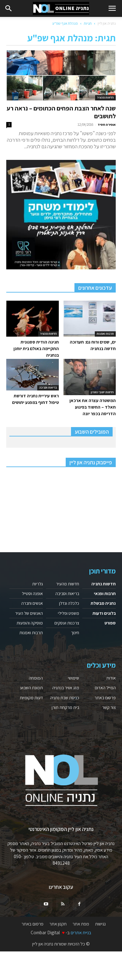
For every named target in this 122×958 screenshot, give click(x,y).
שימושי (73, 678)
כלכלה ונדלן (69, 603)
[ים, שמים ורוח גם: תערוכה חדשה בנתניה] (90, 319)
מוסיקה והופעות (30, 623)
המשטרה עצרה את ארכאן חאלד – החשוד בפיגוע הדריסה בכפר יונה (92, 407)
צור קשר (109, 707)
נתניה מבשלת (103, 603)
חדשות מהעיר (105, 97)
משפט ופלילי (68, 613)
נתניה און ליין (107, 23)
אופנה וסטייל (32, 593)
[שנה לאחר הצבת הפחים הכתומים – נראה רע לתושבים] (61, 75)
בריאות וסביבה (48, 387)
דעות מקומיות (31, 698)
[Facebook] (79, 904)
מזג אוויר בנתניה (65, 687)
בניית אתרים (81, 932)
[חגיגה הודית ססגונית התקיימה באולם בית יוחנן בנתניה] (32, 319)
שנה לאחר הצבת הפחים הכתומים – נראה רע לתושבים (61, 112)
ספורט (110, 623)
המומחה (36, 678)
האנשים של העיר (29, 613)
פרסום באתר (105, 698)
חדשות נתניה (103, 584)
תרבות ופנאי (105, 593)
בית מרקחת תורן (65, 707)
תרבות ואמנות (105, 334)
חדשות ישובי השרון (102, 392)
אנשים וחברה (32, 603)
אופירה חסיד (107, 124)
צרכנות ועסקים (66, 623)
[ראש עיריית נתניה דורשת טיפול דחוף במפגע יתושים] (32, 374)
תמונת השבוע (31, 687)
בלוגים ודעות (104, 613)
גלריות (37, 584)
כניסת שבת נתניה (64, 698)
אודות (111, 678)
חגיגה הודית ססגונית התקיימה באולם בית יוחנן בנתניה (36, 348)
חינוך (75, 632)
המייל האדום (105, 687)
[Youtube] (46, 904)
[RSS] (62, 904)
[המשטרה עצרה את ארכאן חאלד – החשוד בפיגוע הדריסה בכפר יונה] (90, 377)
